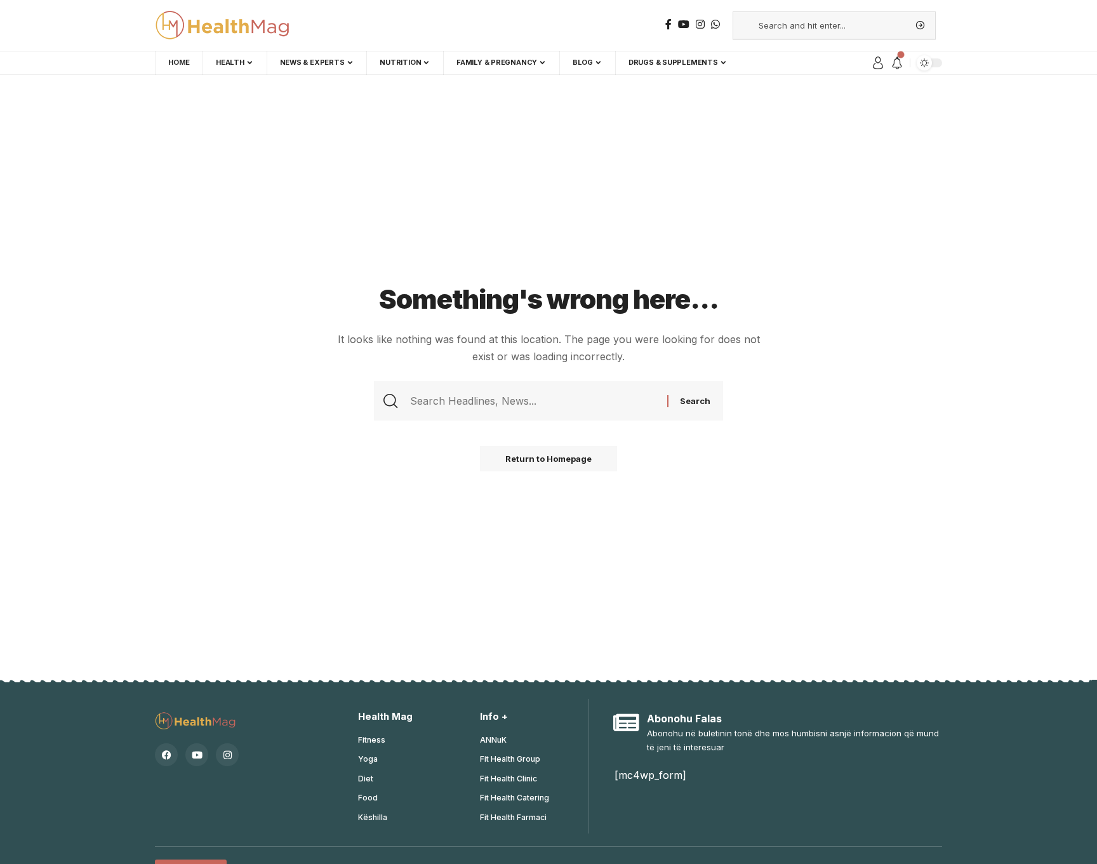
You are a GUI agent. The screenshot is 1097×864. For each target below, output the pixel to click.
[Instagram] (227, 754)
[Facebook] (166, 754)
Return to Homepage (548, 459)
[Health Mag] (224, 25)
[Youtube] (196, 754)
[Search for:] (537, 401)
